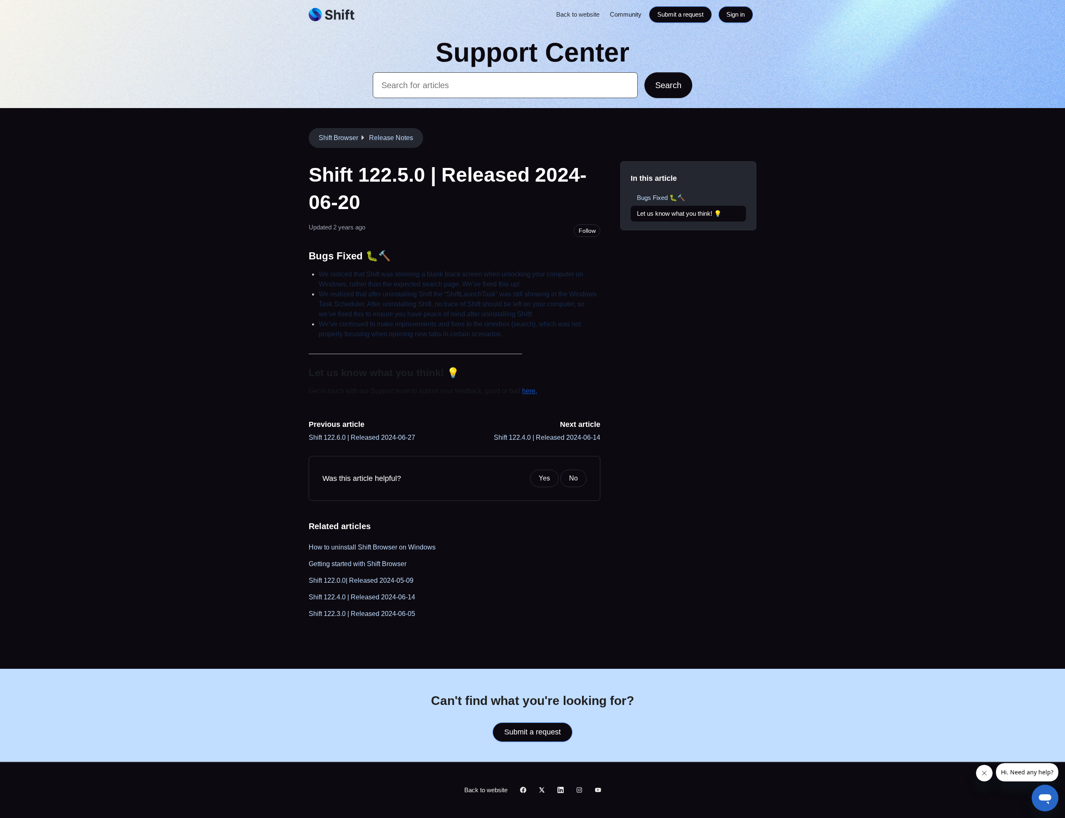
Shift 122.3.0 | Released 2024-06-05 (362, 613)
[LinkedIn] (560, 790)
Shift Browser (338, 137)
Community (625, 14)
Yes (544, 478)
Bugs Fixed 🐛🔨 (661, 197)
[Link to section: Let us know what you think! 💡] (466, 372)
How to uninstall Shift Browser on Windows (372, 547)
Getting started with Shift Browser (357, 563)
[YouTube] (598, 790)
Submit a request (680, 14)
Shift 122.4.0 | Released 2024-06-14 (547, 437)
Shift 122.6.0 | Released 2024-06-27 (362, 437)
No (573, 478)
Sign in (735, 14)
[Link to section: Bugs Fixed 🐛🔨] (397, 255)
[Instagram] (579, 790)
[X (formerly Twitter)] (541, 790)
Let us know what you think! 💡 (679, 213)
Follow (587, 230)
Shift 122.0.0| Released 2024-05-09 (361, 580)
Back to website (577, 14)
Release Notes (391, 137)
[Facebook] (523, 790)
